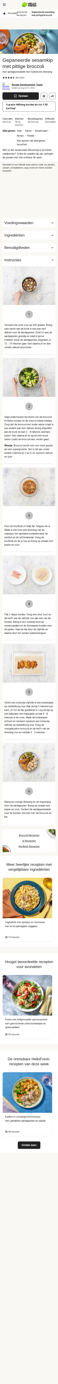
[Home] (4, 14)
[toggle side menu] (4, 4)
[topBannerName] (29, 24)
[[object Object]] (44, 96)
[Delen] (52, 96)
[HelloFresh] (29, 4)
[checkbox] (3, 78)
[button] (29, 235)
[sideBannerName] (29, 195)
